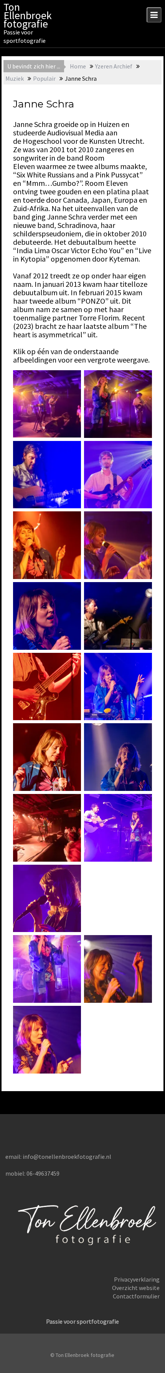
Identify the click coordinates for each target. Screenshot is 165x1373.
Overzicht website (136, 1288)
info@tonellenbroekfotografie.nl (67, 1156)
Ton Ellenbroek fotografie (27, 15)
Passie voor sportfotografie (82, 1321)
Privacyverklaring (137, 1279)
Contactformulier (136, 1296)
